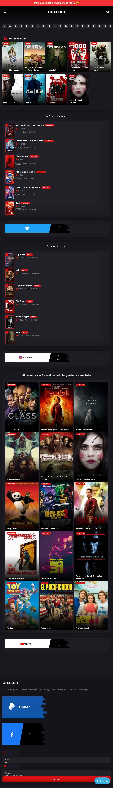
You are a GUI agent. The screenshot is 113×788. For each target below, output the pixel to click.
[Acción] (56, 773)
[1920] (56, 762)
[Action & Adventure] (56, 775)
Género (11, 766)
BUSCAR (56, 779)
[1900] (56, 759)
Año (9, 752)
